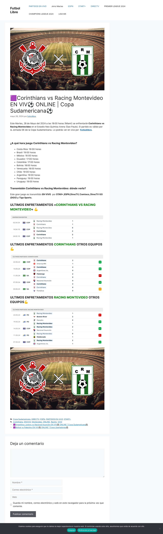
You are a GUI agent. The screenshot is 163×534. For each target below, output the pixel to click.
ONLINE (46, 422)
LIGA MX (62, 14)
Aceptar (71, 530)
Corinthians (18, 422)
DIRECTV (95, 6)
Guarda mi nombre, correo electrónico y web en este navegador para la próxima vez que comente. (58, 504)
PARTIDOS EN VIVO (37, 6)
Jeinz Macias (57, 6)
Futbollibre (86, 130)
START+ (82, 6)
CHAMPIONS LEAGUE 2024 (41, 14)
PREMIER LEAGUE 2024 (114, 6)
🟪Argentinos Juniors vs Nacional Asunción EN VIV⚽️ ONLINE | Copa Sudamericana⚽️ (50, 425)
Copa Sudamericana (21, 419)
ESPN (70, 6)
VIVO (60, 422)
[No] (160, 528)
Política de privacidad (87, 530)
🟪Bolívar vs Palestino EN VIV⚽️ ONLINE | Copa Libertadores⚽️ (40, 427)
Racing (54, 422)
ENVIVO (27, 422)
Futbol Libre (15, 10)
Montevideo (37, 422)
